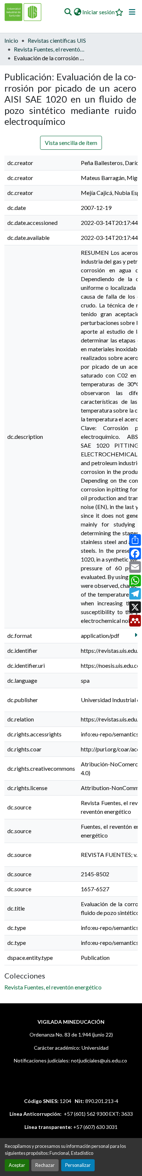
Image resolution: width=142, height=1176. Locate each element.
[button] (67, 12)
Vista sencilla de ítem (71, 142)
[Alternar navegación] (132, 12)
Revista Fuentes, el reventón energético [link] (50, 49)
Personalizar (78, 1165)
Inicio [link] (11, 40)
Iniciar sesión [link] (98, 11)
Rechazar (45, 1165)
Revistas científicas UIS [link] (57, 40)
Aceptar (17, 1165)
